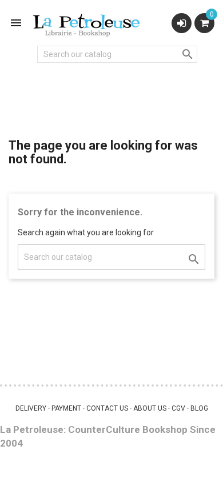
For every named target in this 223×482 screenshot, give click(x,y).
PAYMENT (66, 408)
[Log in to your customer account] (181, 23)
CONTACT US (107, 408)
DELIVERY (30, 408)
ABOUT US (149, 408)
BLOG (199, 408)
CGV (178, 408)
